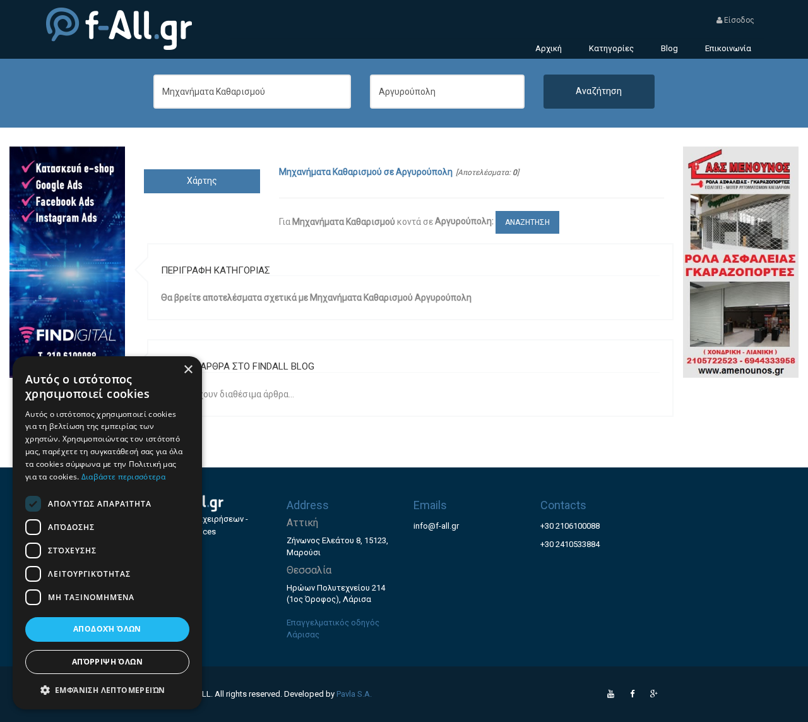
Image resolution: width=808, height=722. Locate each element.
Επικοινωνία (728, 48)
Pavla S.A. (354, 694)
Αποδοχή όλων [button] (107, 628)
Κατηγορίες (611, 48)
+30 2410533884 (570, 544)
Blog (669, 48)
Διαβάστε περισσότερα (123, 476)
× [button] (188, 370)
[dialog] (107, 532)
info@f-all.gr (436, 526)
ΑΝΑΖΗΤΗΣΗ (527, 222)
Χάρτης (202, 181)
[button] (107, 689)
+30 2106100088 (570, 526)
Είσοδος (738, 20)
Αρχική (548, 48)
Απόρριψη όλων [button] (107, 661)
